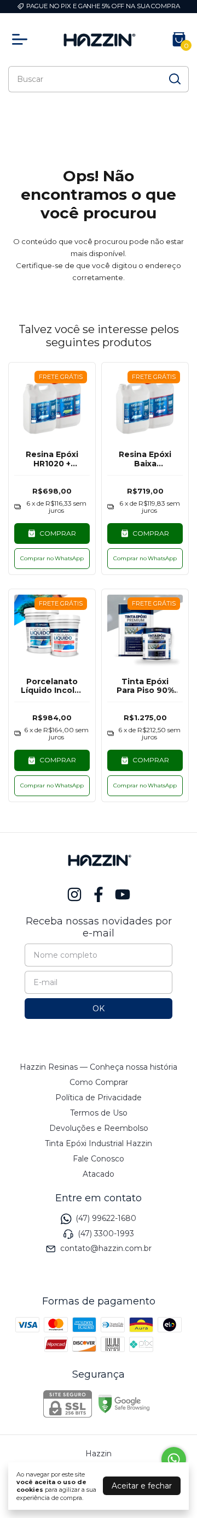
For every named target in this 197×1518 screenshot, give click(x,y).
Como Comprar (98, 1082)
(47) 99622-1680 (106, 1219)
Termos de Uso (99, 1113)
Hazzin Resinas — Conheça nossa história (98, 1067)
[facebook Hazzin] (98, 894)
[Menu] (22, 39)
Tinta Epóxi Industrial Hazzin (98, 1143)
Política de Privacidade (98, 1097)
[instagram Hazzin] (74, 894)
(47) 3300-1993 (106, 1233)
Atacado (98, 1174)
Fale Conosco (98, 1159)
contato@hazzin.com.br (106, 1248)
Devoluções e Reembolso (98, 1128)
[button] (52, 558)
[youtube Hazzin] (123, 894)
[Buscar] (174, 78)
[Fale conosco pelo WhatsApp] (173, 1459)
